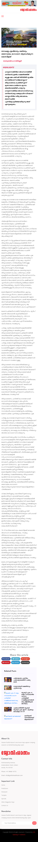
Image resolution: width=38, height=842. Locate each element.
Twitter (16, 659)
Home (3, 785)
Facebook (6, 659)
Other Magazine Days (7, 802)
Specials (3, 798)
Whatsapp (26, 662)
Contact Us (4, 805)
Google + (26, 659)
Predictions (4, 788)
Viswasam (4, 792)
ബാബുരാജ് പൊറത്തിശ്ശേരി (12, 61)
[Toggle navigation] (2, 16)
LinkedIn (16, 662)
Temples (4, 795)
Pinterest (6, 662)
